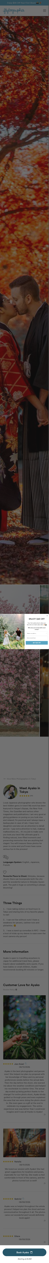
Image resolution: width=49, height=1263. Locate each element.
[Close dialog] (47, 615)
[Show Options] (46, 633)
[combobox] (36, 633)
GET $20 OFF (37, 642)
